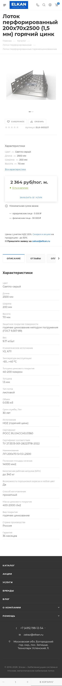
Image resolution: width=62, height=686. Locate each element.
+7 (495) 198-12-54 (31, 628)
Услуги (8, 582)
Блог (6, 599)
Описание (14, 258)
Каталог (9, 565)
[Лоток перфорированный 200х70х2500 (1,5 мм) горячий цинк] (31, 84)
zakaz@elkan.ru (41, 241)
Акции (7, 574)
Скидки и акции (42, 234)
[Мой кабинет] (50, 5)
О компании (12, 607)
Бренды (8, 590)
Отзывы (35, 258)
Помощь (9, 616)
